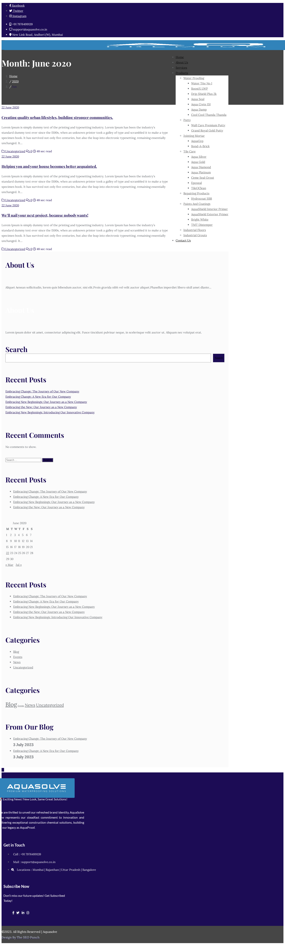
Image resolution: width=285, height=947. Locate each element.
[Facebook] (13, 913)
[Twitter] (18, 913)
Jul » (19, 565)
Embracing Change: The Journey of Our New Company (42, 391)
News (17, 662)
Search (16, 349)
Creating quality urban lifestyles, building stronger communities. (57, 117)
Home (13, 76)
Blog (16, 652)
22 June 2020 (10, 107)
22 (7, 553)
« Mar (9, 565)
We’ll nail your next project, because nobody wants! (45, 215)
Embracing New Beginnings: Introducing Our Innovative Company (50, 412)
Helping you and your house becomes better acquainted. (49, 166)
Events (17, 657)
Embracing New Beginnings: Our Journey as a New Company (46, 402)
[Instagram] (27, 913)
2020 (15, 81)
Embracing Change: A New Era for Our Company (38, 396)
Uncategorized (14, 151)
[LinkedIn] (23, 913)
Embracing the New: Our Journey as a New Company (41, 407)
